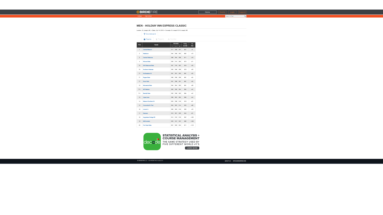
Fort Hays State (147, 125)
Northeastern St (147, 73)
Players (159, 39)
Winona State (146, 61)
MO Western (146, 89)
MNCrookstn (146, 121)
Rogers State (146, 77)
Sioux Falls (146, 81)
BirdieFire (151, 12)
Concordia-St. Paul (148, 105)
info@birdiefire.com (239, 161)
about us (228, 161)
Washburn (146, 53)
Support (242, 12)
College (140, 16)
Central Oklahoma (148, 57)
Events (222, 12)
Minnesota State (147, 85)
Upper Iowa (146, 97)
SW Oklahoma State (148, 65)
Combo (172, 39)
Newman (145, 113)
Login (232, 12)
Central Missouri (147, 49)
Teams (147, 39)
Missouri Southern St (148, 101)
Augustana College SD (149, 117)
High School (148, 16)
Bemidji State (146, 93)
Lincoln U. (146, 109)
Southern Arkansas (148, 69)
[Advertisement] (191, 4)
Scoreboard (150, 33)
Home (207, 12)
